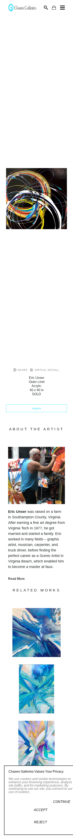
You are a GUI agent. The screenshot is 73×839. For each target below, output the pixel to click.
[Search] (46, 8)
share (22, 370)
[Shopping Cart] (54, 7)
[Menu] (62, 8)
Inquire (36, 408)
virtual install (46, 370)
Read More (16, 578)
